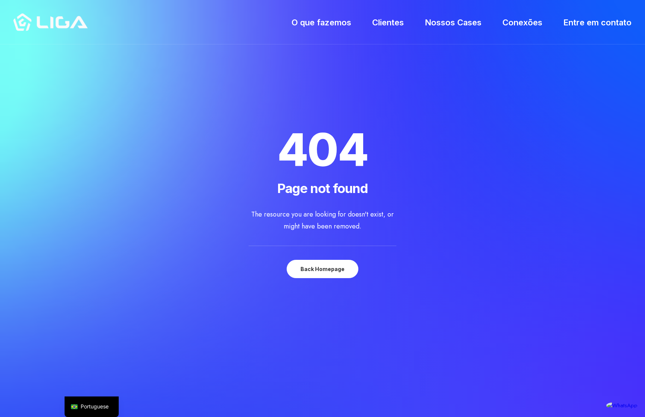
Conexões (522, 22)
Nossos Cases (453, 22)
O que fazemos (321, 22)
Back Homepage (322, 269)
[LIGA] (50, 22)
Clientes (388, 22)
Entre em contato (597, 22)
